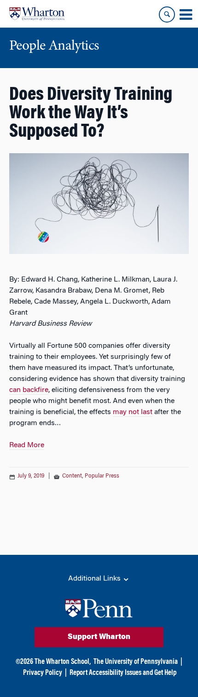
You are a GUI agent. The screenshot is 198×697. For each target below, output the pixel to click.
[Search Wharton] (167, 14)
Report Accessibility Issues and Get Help (123, 673)
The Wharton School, (63, 662)
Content (72, 476)
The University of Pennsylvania (135, 662)
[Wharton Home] (36, 14)
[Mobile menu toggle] (185, 15)
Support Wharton (99, 637)
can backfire (28, 390)
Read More (26, 445)
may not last (132, 412)
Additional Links (95, 578)
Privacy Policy (42, 673)
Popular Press (102, 476)
